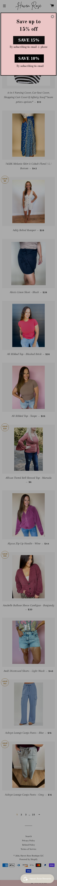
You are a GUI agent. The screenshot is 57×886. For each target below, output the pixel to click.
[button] (52, 16)
